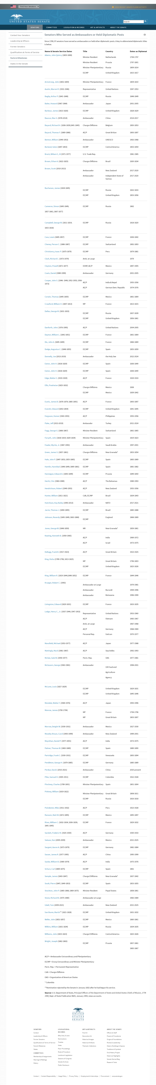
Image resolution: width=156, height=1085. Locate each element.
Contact (36, 1033)
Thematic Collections (89, 1046)
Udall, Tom (49, 905)
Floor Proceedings (64, 1049)
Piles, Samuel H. (51, 777)
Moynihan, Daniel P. (53, 741)
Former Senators (17, 46)
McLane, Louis (51, 686)
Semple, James (51, 876)
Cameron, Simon (52, 206)
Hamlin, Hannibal (52, 466)
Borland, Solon (51, 147)
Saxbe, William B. (52, 861)
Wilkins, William (51, 926)
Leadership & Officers (19, 41)
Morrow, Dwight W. (52, 726)
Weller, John (50, 919)
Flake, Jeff (49, 423)
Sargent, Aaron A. (52, 847)
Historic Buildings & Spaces (116, 1046)
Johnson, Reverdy (52, 517)
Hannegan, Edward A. (54, 473)
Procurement (105, 1076)
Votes (60, 1045)
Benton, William (51, 139)
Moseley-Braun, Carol (54, 733)
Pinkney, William (52, 791)
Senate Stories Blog (113, 1059)
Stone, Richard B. (52, 897)
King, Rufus (49, 559)
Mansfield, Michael (52, 643)
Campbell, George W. (53, 222)
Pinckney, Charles (52, 784)
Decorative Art (87, 1036)
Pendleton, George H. (54, 762)
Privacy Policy (73, 1076)
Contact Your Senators (20, 35)
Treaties (60, 1042)
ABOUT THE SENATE (114, 1029)
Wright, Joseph (51, 941)
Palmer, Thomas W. (53, 748)
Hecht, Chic (49, 481)
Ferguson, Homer (52, 416)
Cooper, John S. (51, 280)
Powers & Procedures (114, 1036)
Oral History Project (113, 1053)
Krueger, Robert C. (52, 582)
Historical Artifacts (88, 1043)
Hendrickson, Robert (53, 488)
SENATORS (37, 1029)
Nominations (62, 1039)
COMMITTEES (38, 1053)
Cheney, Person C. (52, 244)
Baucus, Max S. (51, 118)
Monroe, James (51, 710)
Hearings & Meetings (40, 1060)
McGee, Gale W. (51, 657)
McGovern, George (52, 665)
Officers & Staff (112, 1033)
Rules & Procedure (64, 1052)
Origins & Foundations (114, 1039)
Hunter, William (51, 495)
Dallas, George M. (52, 311)
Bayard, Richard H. (53, 125)
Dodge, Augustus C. (53, 349)
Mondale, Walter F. (52, 703)
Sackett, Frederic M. (53, 832)
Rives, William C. (51, 822)
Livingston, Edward (53, 604)
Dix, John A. (49, 342)
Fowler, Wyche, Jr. (52, 445)
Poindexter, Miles (52, 807)
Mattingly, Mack (51, 650)
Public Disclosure (63, 1065)
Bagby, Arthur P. (51, 96)
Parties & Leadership (113, 1043)
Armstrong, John (52, 82)
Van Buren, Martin (52, 912)
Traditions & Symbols (114, 1049)
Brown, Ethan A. (51, 161)
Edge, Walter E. (51, 378)
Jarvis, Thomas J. (52, 510)
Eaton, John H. (51, 363)
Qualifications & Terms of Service (24, 52)
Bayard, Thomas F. (52, 132)
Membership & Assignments (42, 1056)
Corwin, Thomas (52, 296)
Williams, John (51, 934)
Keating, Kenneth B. (53, 535)
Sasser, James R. (52, 854)
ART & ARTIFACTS (88, 1029)
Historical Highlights (113, 1056)
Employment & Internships (89, 1076)
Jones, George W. (52, 528)
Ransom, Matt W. (52, 815)
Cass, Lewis (49, 237)
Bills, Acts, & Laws (63, 1036)
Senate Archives (63, 1062)
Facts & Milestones (18, 58)
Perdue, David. (51, 769)
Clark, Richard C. (52, 258)
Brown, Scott (50, 168)
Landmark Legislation (65, 1055)
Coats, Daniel (50, 273)
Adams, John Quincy (53, 55)
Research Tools (112, 1062)
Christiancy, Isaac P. (53, 251)
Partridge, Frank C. (53, 755)
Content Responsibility (48, 1076)
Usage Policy (62, 1076)
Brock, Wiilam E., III (53, 154)
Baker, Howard (51, 103)
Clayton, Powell (51, 266)
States (36, 1049)
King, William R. (51, 575)
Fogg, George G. (51, 430)
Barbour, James (51, 110)
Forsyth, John (50, 437)
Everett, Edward (51, 408)
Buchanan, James (52, 188)
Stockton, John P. (52, 890)
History (36, 1063)
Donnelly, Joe (50, 356)
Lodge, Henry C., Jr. (53, 611)
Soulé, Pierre (50, 883)
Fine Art (84, 1033)
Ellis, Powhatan (51, 385)
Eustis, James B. (51, 401)
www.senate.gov (117, 1076)
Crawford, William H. (53, 304)
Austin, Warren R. (52, 89)
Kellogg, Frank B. (52, 552)
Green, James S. (51, 452)
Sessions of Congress (65, 1059)
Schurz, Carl (50, 869)
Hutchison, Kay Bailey (54, 502)
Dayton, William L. (52, 334)
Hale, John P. (50, 459)
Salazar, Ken (50, 840)
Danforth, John (51, 327)
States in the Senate (19, 63)
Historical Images (88, 1039)
